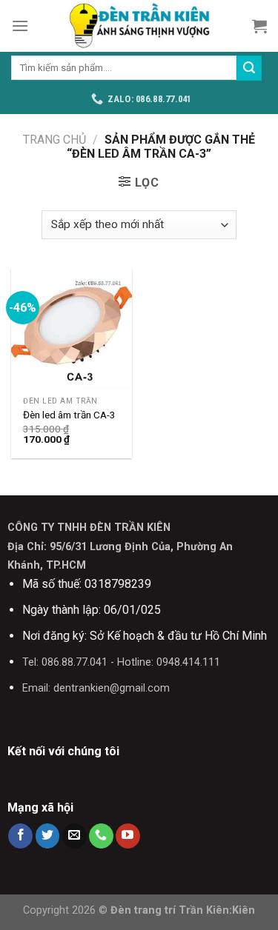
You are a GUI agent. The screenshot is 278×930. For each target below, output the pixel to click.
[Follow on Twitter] (48, 836)
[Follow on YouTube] (128, 836)
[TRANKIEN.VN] (139, 26)
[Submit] (249, 68)
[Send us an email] (74, 836)
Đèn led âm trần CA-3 (69, 415)
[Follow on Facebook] (20, 836)
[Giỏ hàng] (259, 26)
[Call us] (101, 836)
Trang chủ (54, 140)
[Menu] (20, 25)
